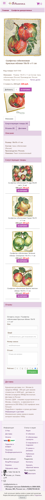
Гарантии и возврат (9, 445)
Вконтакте (32, 473)
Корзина (8, 465)
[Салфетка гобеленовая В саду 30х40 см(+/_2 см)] (22, 173)
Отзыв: (10, 350)
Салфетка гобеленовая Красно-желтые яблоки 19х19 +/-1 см (22, 289)
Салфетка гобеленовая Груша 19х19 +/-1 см (22, 219)
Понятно (22, 497)
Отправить (32, 372)
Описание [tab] (9, 118)
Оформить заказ (11, 468)
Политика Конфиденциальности (13, 451)
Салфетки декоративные (21, 10)
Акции (28, 430)
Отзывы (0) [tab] (10, 128)
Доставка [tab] (22, 128)
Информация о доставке (14, 411)
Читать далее (35, 79)
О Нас (7, 430)
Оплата (8, 437)
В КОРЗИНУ (25, 89)
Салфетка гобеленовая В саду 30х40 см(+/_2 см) (22, 184)
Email (10, 333)
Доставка (8, 434)
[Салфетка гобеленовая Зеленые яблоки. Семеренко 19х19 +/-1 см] (22, 241)
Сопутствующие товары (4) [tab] (16, 123)
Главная (5, 10)
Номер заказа (12, 341)
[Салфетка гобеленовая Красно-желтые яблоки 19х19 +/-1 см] (22, 276)
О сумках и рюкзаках (30, 449)
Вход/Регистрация (12, 462)
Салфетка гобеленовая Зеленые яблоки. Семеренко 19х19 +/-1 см (22, 254)
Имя (8, 324)
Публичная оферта (30, 455)
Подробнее (38, 495)
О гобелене (30, 434)
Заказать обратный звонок (32, 466)
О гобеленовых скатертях (32, 438)
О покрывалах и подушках (32, 443)
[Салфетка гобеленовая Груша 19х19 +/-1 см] (22, 206)
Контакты (29, 462)
